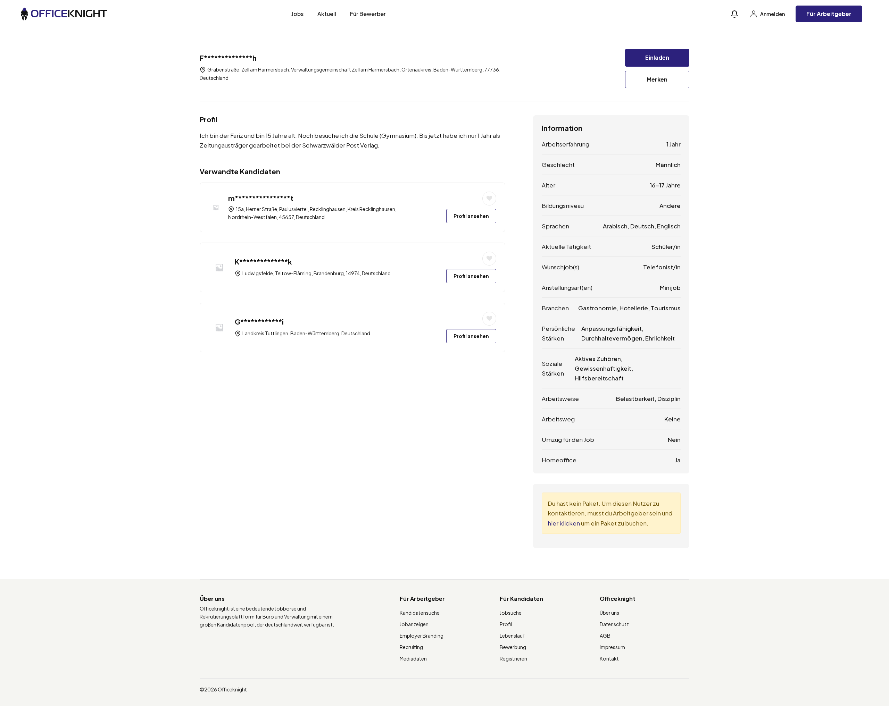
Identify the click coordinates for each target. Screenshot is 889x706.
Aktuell (326, 13)
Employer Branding (421, 635)
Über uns (609, 613)
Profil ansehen (471, 216)
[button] (734, 14)
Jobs (297, 13)
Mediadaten (413, 658)
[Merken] (489, 198)
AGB (605, 635)
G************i (259, 321)
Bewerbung (513, 647)
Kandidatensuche (420, 613)
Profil (506, 624)
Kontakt (609, 658)
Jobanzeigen (414, 624)
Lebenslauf (512, 635)
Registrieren (513, 658)
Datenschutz (614, 624)
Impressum (612, 647)
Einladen (657, 57)
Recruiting (411, 647)
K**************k (263, 261)
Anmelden (772, 14)
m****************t (260, 198)
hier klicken (564, 523)
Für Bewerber (368, 13)
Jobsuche (511, 613)
